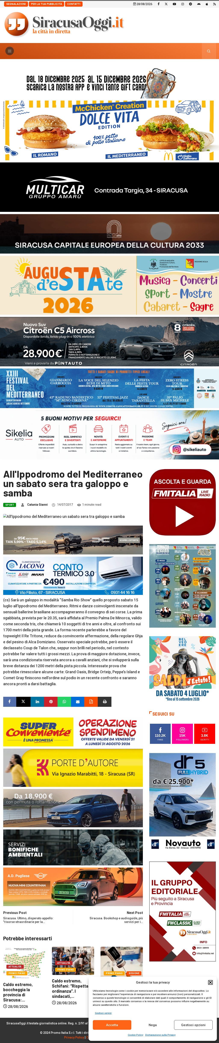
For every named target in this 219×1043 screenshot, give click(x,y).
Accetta (112, 1025)
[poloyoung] (73, 807)
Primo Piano (17, 969)
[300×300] (182, 669)
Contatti (73, 4)
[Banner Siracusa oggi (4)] (109, 341)
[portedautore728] (73, 767)
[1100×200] (109, 233)
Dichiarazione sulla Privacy (160, 1035)
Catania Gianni (37, 504)
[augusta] (109, 285)
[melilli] (182, 585)
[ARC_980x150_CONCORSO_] (109, 82)
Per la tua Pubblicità (46, 4)
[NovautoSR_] (182, 803)
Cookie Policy (135, 1035)
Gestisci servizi (103, 1013)
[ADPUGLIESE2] (73, 886)
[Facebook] (159, 3)
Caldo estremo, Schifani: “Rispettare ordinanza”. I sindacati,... (23, 988)
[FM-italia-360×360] (182, 502)
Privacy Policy (74, 1037)
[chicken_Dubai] (109, 130)
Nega (153, 1025)
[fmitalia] (109, 388)
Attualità (15, 963)
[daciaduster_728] (73, 539)
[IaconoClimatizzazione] (73, 575)
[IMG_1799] (73, 731)
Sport (9, 505)
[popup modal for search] (209, 51)
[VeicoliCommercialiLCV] (109, 186)
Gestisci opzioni (193, 1025)
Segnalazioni (16, 4)
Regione (85, 973)
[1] (182, 911)
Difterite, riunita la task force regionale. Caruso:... (72, 989)
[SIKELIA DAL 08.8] (109, 434)
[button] (210, 982)
